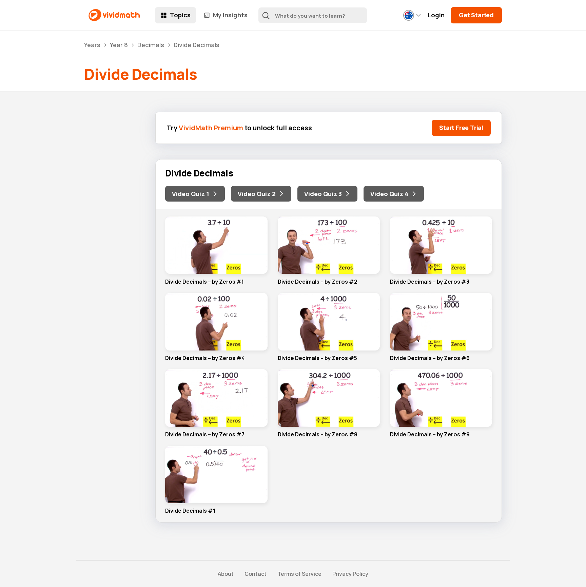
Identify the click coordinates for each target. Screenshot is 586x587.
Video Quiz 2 (257, 194)
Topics (180, 15)
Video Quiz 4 (389, 194)
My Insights (230, 15)
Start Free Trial (461, 128)
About (226, 574)
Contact (256, 574)
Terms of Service (299, 574)
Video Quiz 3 (323, 194)
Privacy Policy (350, 574)
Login (436, 15)
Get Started (476, 15)
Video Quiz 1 (190, 194)
